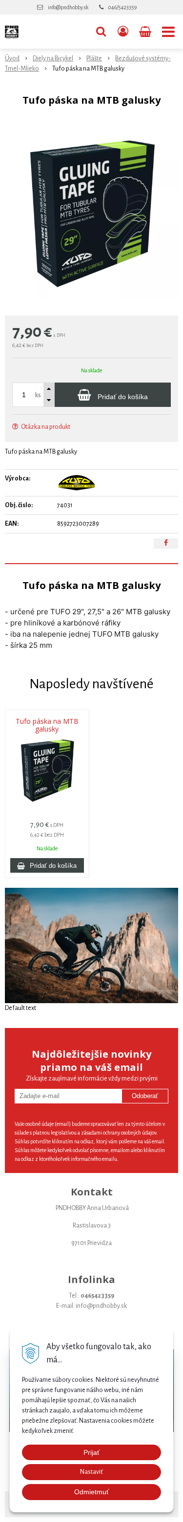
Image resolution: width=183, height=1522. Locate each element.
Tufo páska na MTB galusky (47, 725)
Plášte (94, 58)
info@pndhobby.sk (68, 7)
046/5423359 (122, 7)
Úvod (12, 58)
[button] (101, 31)
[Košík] (146, 31)
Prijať (91, 1452)
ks (38, 395)
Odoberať (145, 1096)
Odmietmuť (91, 1492)
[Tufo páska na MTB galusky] (91, 213)
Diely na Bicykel (53, 58)
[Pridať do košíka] (47, 865)
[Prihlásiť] (123, 31)
